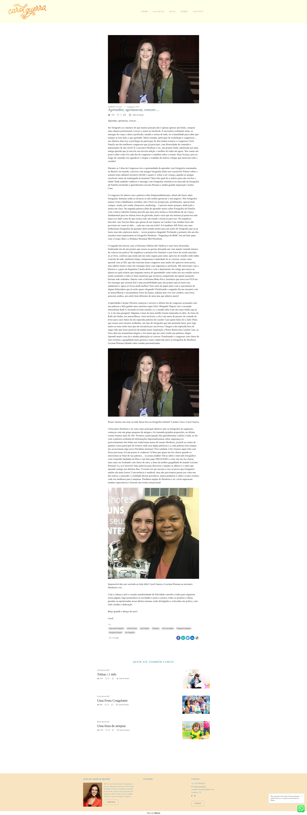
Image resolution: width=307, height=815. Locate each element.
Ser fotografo (129, 632)
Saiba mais (111, 802)
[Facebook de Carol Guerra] (191, 796)
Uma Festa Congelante (112, 700)
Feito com (153, 813)
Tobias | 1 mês (106, 674)
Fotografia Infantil (115, 632)
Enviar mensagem (200, 786)
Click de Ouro (132, 628)
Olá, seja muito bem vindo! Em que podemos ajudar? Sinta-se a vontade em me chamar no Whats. (285, 798)
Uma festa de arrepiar (111, 726)
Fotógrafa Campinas (184, 628)
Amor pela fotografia (116, 628)
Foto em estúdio (167, 628)
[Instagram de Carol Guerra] (194, 796)
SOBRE (184, 11)
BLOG (173, 11)
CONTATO (198, 11)
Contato (197, 803)
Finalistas (155, 628)
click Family (144, 628)
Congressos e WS (133, 107)
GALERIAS (159, 11)
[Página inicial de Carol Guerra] (27, 12)
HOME (145, 11)
